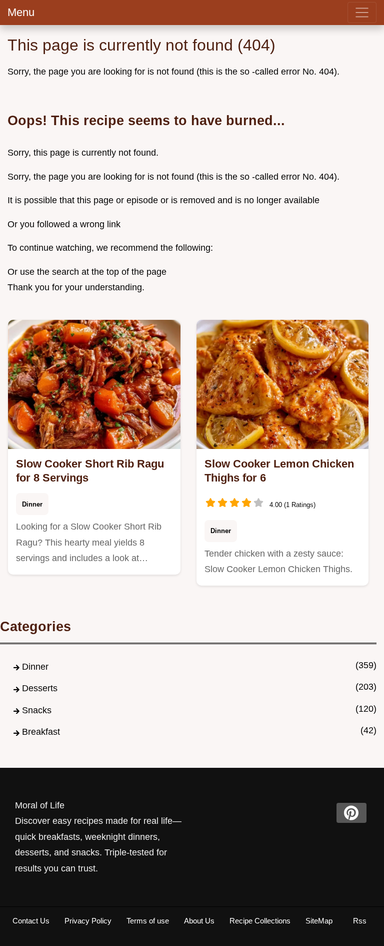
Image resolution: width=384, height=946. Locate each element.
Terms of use (147, 920)
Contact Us (31, 920)
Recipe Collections (260, 920)
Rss (359, 920)
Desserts (40, 688)
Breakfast (41, 732)
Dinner (32, 504)
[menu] (362, 12)
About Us (199, 920)
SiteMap (319, 920)
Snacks (37, 710)
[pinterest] (351, 813)
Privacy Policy (88, 920)
